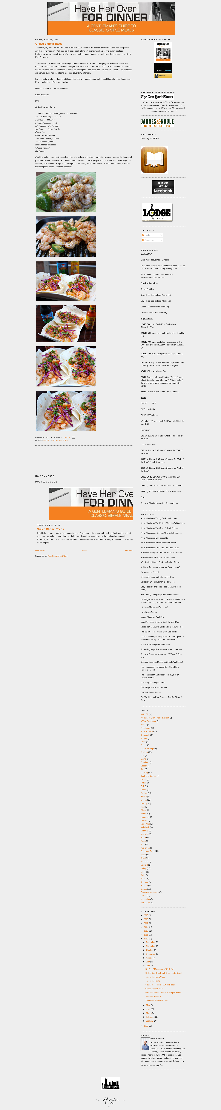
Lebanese (145, 817)
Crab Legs (145, 762)
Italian (143, 813)
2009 (146, 1026)
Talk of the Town (152, 981)
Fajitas (143, 783)
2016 (146, 915)
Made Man (145, 824)
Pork (143, 844)
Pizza (143, 841)
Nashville (145, 834)
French (144, 796)
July (148, 962)
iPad (142, 807)
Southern (144, 882)
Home (84, 550)
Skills (143, 875)
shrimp (66, 440)
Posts (147, 235)
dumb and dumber (148, 776)
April (148, 1009)
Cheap (143, 745)
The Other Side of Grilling (156, 1000)
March (149, 1013)
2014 (146, 923)
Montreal (144, 831)
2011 (146, 935)
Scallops (144, 861)
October (150, 950)
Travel (143, 896)
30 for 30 (144, 714)
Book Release (147, 731)
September (151, 954)
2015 (146, 919)
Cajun (143, 742)
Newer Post (40, 550)
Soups (143, 878)
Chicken (144, 752)
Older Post (128, 550)
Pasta (143, 837)
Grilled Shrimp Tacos (48, 43)
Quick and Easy (148, 851)
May (148, 1005)
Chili (142, 755)
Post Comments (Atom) (58, 556)
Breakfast (145, 735)
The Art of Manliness (150, 892)
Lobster (144, 820)
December (151, 942)
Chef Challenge (147, 749)
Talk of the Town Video (155, 977)
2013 (146, 927)
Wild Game (145, 903)
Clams (143, 759)
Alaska (144, 725)
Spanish (144, 885)
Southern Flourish (153, 996)
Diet (142, 769)
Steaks (144, 889)
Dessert (144, 766)
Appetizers (145, 728)
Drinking (144, 772)
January (150, 1021)
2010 (146, 939)
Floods (143, 790)
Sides (143, 872)
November (151, 946)
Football (144, 793)
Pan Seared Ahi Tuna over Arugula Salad (163, 992)
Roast (143, 855)
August (149, 958)
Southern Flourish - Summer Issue (160, 985)
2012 (146, 931)
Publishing (145, 848)
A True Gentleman (148, 721)
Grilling (144, 800)
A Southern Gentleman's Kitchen (155, 718)
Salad (143, 858)
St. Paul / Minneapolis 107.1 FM (159, 969)
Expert (143, 779)
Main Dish (57, 440)
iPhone (144, 810)
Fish (142, 786)
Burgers (144, 738)
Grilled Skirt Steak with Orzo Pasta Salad (163, 973)
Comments (149, 240)
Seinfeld (144, 865)
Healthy (47, 440)
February (150, 1017)
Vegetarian (145, 899)
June (148, 966)
